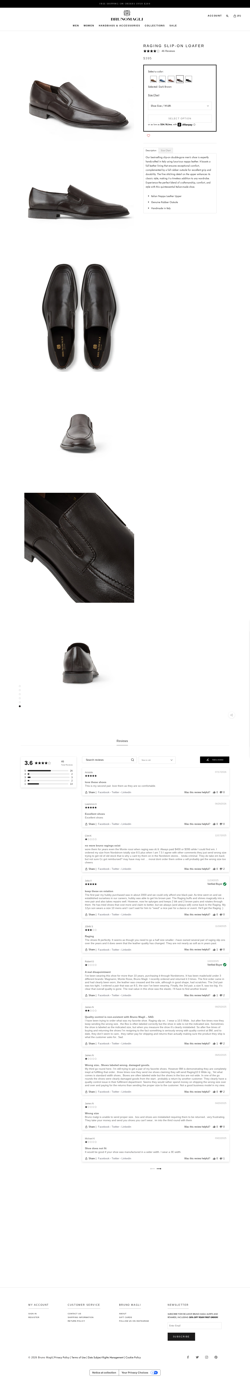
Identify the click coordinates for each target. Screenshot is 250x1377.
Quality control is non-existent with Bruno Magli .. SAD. (119, 1016)
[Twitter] (199, 1357)
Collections (155, 25)
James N (89, 1007)
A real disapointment (98, 972)
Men (76, 25)
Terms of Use (79, 1357)
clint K (88, 836)
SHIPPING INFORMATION (81, 1317)
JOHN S (89, 926)
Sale (173, 25)
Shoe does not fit (96, 1148)
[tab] (151, 150)
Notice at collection (104, 1372)
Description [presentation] (151, 150)
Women (89, 25)
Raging (89, 936)
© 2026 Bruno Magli (40, 1357)
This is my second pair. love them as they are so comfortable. (120, 785)
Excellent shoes (95, 813)
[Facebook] (189, 1357)
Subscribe (181, 1336)
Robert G (89, 961)
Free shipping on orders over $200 (125, 3)
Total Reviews (67, 765)
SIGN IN (32, 1314)
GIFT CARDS (125, 1317)
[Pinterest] (217, 1357)
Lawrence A (91, 804)
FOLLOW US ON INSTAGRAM (134, 1321)
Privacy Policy (62, 1357)
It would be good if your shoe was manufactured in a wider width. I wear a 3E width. (133, 1151)
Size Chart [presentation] (166, 150)
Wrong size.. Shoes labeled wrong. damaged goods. (117, 1065)
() (238, 15)
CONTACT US (74, 1314)
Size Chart (153, 95)
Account (215, 15)
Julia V (88, 880)
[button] (180, 51)
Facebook (104, 792)
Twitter (116, 792)
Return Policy (76, 1321)
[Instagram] (208, 1357)
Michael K (90, 1138)
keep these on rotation (99, 891)
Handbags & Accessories (119, 25)
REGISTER (33, 1317)
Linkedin (126, 792)
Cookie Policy (133, 1357)
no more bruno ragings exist (102, 845)
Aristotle (89, 772)
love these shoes (95, 782)
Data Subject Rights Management (105, 1357)
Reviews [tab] (122, 741)
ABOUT (122, 1314)
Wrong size (92, 1113)
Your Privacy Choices (135, 1372)
